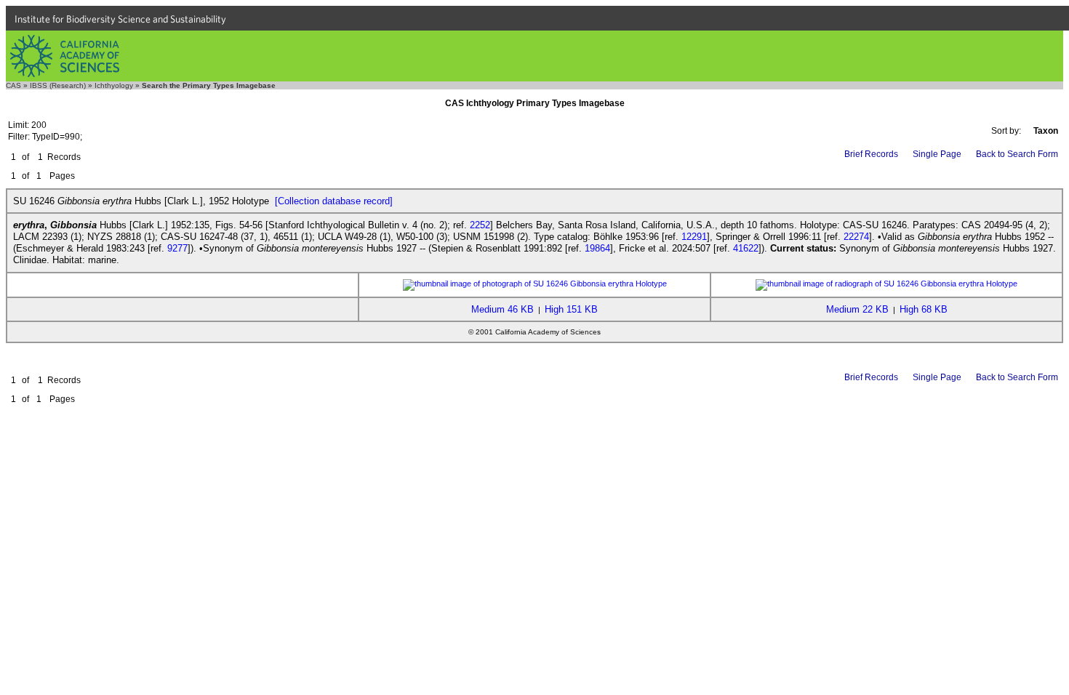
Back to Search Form (1017, 154)
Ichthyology (114, 85)
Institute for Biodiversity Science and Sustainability (120, 19)
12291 (694, 236)
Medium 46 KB (502, 309)
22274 (856, 236)
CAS (13, 85)
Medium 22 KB (857, 309)
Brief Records (871, 154)
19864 (597, 248)
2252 (480, 225)
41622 (745, 248)
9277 (177, 248)
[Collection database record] (334, 201)
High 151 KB (571, 309)
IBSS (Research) (58, 85)
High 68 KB (924, 309)
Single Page (937, 154)
